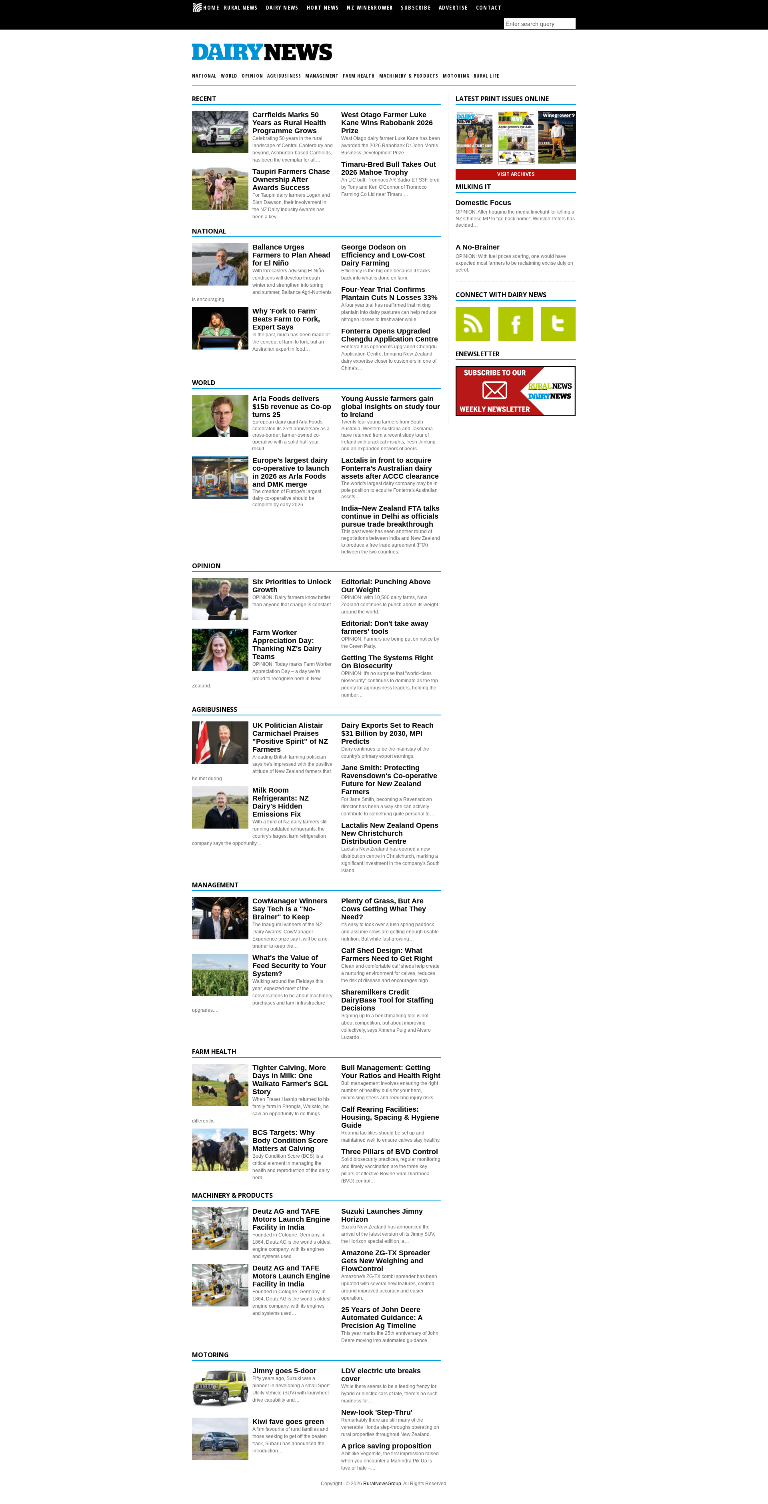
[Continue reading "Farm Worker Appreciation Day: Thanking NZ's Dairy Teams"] (220, 650)
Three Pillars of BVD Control (389, 1152)
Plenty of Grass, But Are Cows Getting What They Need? (383, 909)
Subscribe (416, 7)
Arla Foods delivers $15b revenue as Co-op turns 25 (291, 407)
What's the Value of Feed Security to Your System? (289, 966)
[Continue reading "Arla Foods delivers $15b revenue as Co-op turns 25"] (220, 416)
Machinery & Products (409, 75)
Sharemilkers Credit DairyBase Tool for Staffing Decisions (387, 1000)
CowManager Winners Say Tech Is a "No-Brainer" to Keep (290, 909)
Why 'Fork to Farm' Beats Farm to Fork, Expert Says (286, 319)
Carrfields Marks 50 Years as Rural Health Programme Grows (289, 123)
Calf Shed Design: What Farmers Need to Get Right (386, 955)
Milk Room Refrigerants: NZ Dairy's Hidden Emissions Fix (280, 802)
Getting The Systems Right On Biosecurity (387, 662)
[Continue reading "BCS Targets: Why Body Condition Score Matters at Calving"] (220, 1149)
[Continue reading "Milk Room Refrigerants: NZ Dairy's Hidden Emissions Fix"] (220, 807)
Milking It (473, 186)
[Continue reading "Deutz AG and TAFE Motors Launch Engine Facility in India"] (220, 1228)
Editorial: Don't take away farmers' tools (384, 627)
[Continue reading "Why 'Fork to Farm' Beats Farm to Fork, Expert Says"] (220, 328)
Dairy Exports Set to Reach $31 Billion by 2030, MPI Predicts (387, 733)
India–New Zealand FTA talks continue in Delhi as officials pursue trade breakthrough (390, 516)
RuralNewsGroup (382, 1483)
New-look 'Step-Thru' (376, 1412)
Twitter (558, 324)
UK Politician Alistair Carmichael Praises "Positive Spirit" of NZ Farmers (290, 737)
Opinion (252, 75)
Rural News (241, 7)
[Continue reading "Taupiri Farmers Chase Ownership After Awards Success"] (220, 189)
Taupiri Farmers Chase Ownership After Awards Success (291, 180)
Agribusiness (284, 75)
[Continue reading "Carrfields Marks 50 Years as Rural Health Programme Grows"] (220, 132)
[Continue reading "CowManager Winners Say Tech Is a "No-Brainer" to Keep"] (220, 918)
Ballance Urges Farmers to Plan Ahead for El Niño (291, 255)
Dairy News (282, 7)
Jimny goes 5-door (284, 1371)
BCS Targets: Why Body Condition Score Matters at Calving (290, 1140)
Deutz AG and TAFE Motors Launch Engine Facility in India (291, 1219)
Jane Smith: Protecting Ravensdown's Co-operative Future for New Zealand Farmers (389, 780)
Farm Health (359, 75)
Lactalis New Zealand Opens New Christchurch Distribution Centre (389, 833)
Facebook (515, 324)
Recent (204, 98)
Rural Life (486, 75)
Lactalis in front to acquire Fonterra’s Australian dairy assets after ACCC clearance (390, 468)
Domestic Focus (483, 203)
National (204, 75)
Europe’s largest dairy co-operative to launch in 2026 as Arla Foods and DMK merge (290, 472)
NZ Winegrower (370, 7)
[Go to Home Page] (262, 59)
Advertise (453, 7)
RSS (473, 324)
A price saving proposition (386, 1446)
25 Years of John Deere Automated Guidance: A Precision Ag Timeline (381, 1318)
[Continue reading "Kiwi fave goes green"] (220, 1439)
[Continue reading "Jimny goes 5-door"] (220, 1388)
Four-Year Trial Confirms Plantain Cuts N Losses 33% (389, 294)
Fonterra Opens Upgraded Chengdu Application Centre (389, 335)
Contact (489, 7)
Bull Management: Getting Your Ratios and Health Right (390, 1072)
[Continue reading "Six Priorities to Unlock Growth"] (220, 599)
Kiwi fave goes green (288, 1422)
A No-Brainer (478, 247)
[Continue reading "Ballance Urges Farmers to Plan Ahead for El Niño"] (220, 264)
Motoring (456, 75)
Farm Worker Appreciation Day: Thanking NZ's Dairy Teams (287, 645)
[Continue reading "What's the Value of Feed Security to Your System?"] (220, 975)
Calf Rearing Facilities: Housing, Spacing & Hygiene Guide (390, 1117)
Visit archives (515, 174)
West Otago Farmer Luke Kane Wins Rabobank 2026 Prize (387, 123)
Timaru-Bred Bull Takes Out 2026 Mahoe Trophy (388, 168)
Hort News (323, 7)
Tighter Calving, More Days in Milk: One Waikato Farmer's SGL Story (290, 1080)
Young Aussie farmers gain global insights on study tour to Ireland (390, 407)
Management (322, 75)
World (229, 75)
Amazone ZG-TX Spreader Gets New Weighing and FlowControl (385, 1261)
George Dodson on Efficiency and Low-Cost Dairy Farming (383, 255)
